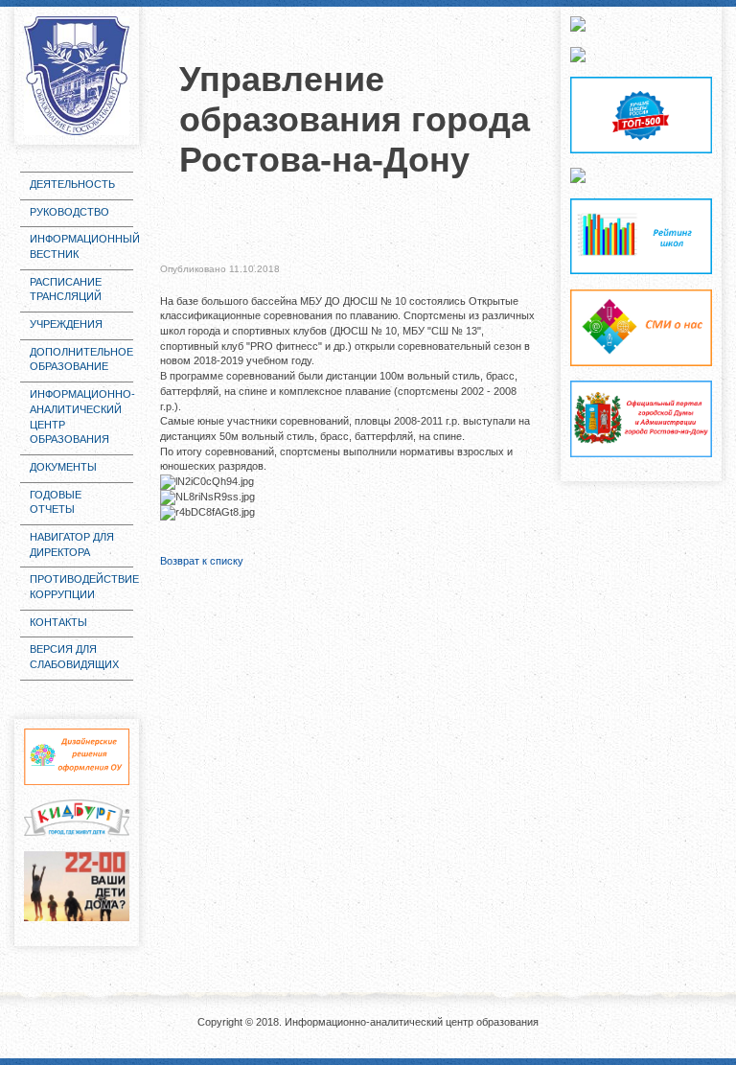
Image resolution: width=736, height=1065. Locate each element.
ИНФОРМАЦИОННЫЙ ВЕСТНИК (81, 246)
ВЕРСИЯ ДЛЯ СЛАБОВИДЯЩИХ (74, 656)
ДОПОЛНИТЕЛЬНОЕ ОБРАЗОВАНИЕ (81, 359)
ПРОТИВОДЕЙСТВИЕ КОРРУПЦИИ (81, 586)
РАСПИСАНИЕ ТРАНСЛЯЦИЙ (66, 289)
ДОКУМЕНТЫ (63, 467)
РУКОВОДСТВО (69, 212)
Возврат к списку (201, 561)
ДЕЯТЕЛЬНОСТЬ (72, 184)
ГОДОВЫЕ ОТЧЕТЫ (55, 502)
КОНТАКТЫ (58, 622)
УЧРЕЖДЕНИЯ (66, 324)
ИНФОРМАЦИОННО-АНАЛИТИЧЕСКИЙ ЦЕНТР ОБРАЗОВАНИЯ (81, 416)
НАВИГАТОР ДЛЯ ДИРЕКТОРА (72, 544)
